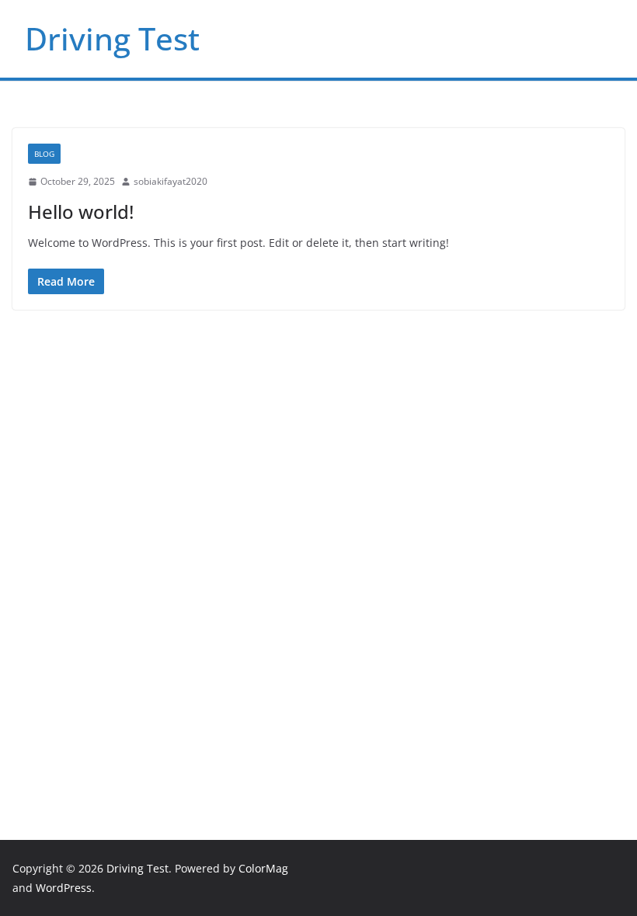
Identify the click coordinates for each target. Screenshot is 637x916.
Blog (44, 153)
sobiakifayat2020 (170, 181)
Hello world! (81, 211)
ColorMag (263, 868)
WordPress (64, 887)
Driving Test (112, 38)
